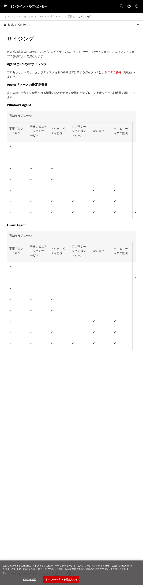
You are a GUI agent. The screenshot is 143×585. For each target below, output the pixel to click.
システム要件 (113, 72)
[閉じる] (137, 566)
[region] (71, 573)
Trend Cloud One (47, 16)
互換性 (71, 16)
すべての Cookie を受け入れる (61, 579)
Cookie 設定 (29, 579)
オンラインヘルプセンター (18, 16)
